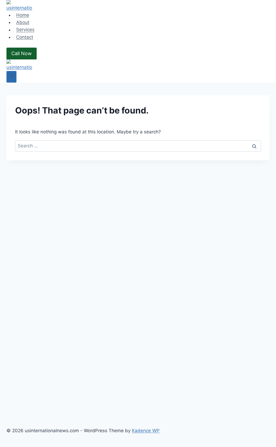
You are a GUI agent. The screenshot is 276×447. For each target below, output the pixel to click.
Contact (24, 37)
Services (25, 30)
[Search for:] (138, 145)
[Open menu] (11, 77)
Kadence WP (146, 430)
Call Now (21, 53)
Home (22, 15)
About (22, 22)
